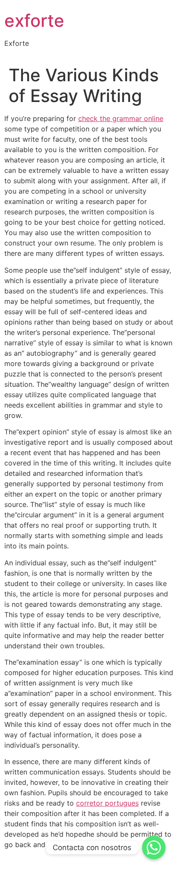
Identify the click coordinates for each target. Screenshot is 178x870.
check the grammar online (120, 118)
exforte (34, 20)
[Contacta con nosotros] (153, 847)
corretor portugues (107, 803)
